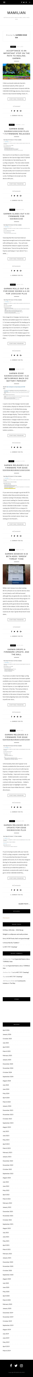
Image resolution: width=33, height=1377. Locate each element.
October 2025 (7, 1038)
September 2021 (8, 1224)
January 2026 (7, 1034)
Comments (16, 191)
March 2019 (7, 1350)
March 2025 (7, 1051)
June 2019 (6, 1338)
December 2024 (8, 1064)
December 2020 (8, 1262)
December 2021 (8, 1211)
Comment (16, 106)
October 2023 (7, 1119)
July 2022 (6, 1182)
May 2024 (6, 1093)
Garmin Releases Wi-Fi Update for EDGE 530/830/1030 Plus (16, 827)
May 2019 (6, 1342)
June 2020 (6, 1287)
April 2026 (6, 1030)
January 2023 (7, 1156)
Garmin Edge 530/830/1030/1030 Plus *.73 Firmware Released (16, 131)
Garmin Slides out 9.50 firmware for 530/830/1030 (16, 216)
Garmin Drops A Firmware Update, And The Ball (16, 651)
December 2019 (8, 1312)
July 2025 (6, 1043)
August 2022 (7, 1178)
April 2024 (6, 1097)
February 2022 (7, 1203)
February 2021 (7, 1253)
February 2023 (7, 1152)
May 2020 (6, 1291)
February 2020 (7, 1304)
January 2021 (7, 1258)
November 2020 (8, 1266)
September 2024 (8, 1076)
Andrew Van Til (17, 115)
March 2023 (7, 1148)
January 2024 (7, 1106)
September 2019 (8, 1325)
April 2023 (6, 1144)
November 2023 (8, 1114)
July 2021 (6, 1232)
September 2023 (8, 1123)
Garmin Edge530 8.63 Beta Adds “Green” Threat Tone (16, 556)
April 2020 (6, 1296)
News (13, 46)
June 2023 (6, 1135)
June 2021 (6, 1237)
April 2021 (6, 1245)
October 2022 (7, 1169)
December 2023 (8, 1110)
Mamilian (16, 13)
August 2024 (7, 1081)
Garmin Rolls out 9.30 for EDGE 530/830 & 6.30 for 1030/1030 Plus (16, 291)
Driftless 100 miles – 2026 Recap (13, 930)
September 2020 (8, 1275)
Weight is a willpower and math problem (15, 934)
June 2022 (6, 1186)
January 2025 (7, 1060)
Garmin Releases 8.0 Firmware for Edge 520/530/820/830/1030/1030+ (17, 737)
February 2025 (7, 1055)
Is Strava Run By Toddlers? (11, 942)
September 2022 (8, 1173)
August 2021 (7, 1228)
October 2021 (7, 1220)
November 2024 (8, 1068)
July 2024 (6, 1085)
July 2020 (6, 1283)
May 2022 (6, 1190)
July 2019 (6, 1334)
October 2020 (7, 1270)
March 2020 (7, 1300)
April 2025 (6, 1047)
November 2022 (8, 1165)
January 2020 (7, 1308)
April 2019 (6, 1346)
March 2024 (7, 1102)
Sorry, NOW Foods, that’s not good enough (16, 938)
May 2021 (6, 1241)
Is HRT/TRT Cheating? (10, 947)
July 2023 (6, 1131)
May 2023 (6, 1140)
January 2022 (7, 1207)
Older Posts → (24, 904)
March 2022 (7, 1199)
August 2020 (7, 1279)
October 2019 (7, 1321)
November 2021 (8, 1216)
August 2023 (7, 1127)
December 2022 (8, 1161)
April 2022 (6, 1194)
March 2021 (7, 1249)
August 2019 (7, 1329)
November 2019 (8, 1317)
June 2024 (6, 1089)
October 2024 (7, 1072)
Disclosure (6, 918)
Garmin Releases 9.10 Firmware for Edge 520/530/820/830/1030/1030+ (17, 467)
